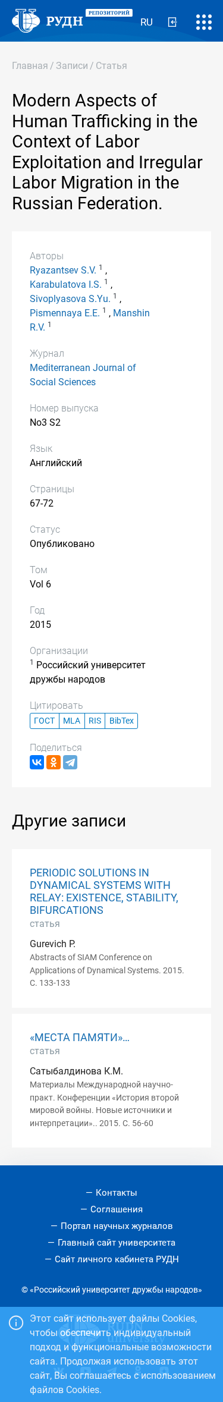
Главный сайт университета (116, 1242)
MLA (71, 721)
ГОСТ (44, 721)
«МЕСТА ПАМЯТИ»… (80, 1037)
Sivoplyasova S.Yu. (70, 298)
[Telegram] (70, 762)
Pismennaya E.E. (65, 313)
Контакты (116, 1192)
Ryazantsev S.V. (63, 270)
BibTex (121, 721)
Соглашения (116, 1209)
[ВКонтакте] (37, 762)
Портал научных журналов (117, 1226)
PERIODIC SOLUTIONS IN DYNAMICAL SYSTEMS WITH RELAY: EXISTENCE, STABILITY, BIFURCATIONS (104, 891)
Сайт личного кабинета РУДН (117, 1259)
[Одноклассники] (53, 762)
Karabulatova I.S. (66, 284)
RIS (95, 721)
